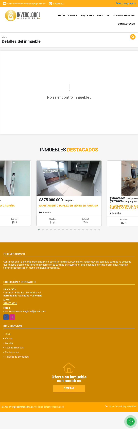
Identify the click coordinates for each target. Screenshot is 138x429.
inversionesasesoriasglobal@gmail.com (24, 311)
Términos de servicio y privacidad (120, 406)
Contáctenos (126, 24)
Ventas (72, 15)
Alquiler (9, 343)
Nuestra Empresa (124, 15)
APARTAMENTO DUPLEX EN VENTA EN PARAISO (68, 205)
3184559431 (59, 3)
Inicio (61, 15)
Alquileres (87, 15)
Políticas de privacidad (17, 356)
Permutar (103, 15)
